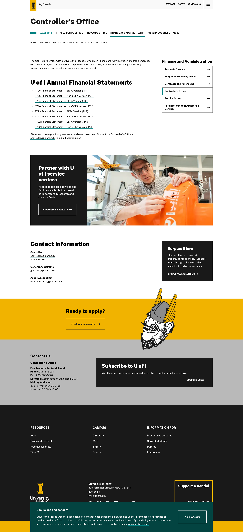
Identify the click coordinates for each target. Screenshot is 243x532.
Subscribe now (195, 380)
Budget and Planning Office (180, 76)
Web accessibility (40, 446)
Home (33, 42)
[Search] (40, 4)
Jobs (33, 435)
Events (97, 452)
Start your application (83, 324)
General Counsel (159, 33)
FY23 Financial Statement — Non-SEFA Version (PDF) (64, 116)
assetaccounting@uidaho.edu (46, 281)
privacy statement (138, 524)
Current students (157, 441)
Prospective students (159, 435)
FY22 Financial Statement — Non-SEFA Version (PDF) (64, 127)
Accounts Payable (175, 69)
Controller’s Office (175, 91)
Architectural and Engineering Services (182, 107)
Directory (98, 435)
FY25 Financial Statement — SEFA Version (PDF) (61, 90)
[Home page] (33, 5)
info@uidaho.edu (97, 495)
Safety (97, 446)
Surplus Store (173, 98)
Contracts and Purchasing (179, 84)
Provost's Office (96, 33)
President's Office (71, 33)
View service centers (55, 209)
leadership (46, 33)
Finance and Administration (127, 33)
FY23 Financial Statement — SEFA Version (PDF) (61, 111)
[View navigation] (208, 4)
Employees (153, 452)
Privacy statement (41, 441)
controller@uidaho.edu (42, 138)
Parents (151, 446)
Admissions (194, 4)
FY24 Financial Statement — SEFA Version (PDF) (61, 101)
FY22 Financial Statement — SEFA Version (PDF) (61, 121)
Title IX (34, 452)
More (177, 33)
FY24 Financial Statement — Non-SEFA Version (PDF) (64, 106)
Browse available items (181, 274)
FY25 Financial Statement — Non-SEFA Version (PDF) (64, 95)
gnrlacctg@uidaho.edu (42, 270)
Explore (170, 4)
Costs (181, 4)
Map (95, 441)
